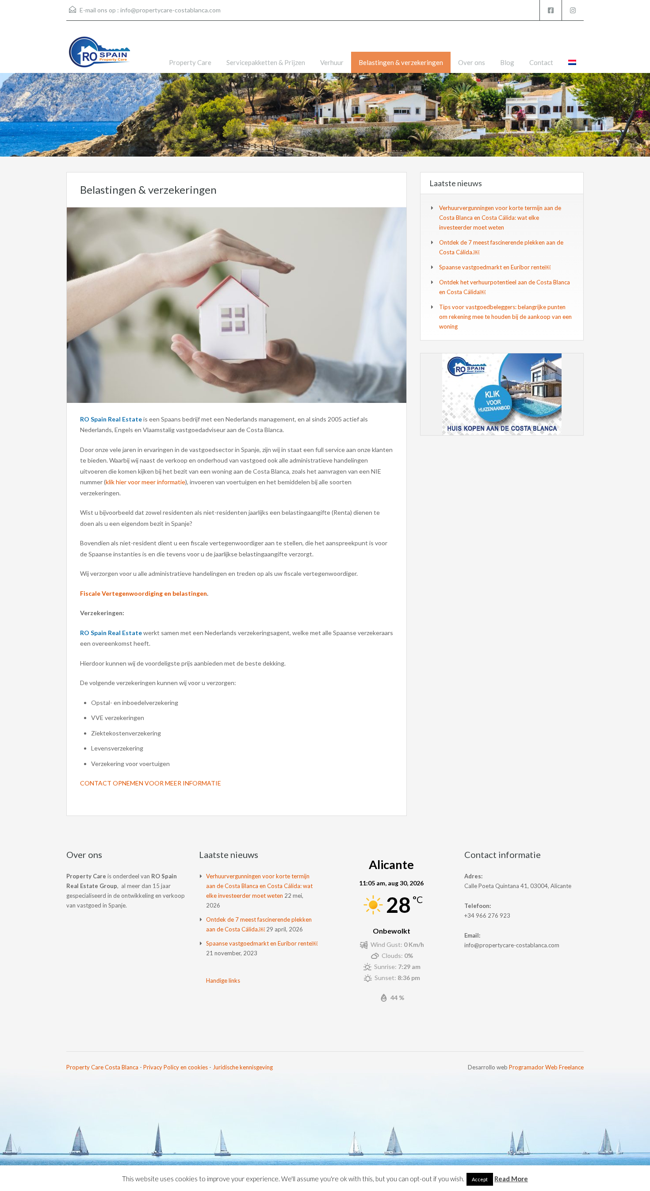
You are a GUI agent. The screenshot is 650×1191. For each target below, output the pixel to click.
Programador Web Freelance (546, 1067)
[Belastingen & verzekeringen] (236, 304)
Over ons (471, 62)
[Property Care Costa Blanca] (99, 53)
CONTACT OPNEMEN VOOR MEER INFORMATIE (150, 783)
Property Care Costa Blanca (102, 1067)
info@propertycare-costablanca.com (170, 10)
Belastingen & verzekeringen (401, 62)
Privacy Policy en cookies (175, 1067)
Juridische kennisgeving (243, 1067)
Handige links (223, 980)
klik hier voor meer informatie (145, 482)
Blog (507, 62)
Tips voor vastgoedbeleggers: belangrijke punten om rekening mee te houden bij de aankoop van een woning (505, 316)
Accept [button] (480, 1179)
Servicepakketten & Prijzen (265, 62)
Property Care (190, 62)
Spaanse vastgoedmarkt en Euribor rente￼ (495, 267)
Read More (511, 1179)
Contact (541, 62)
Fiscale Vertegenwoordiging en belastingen (143, 593)
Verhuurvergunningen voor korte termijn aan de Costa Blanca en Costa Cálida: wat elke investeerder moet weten (500, 217)
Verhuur (332, 62)
